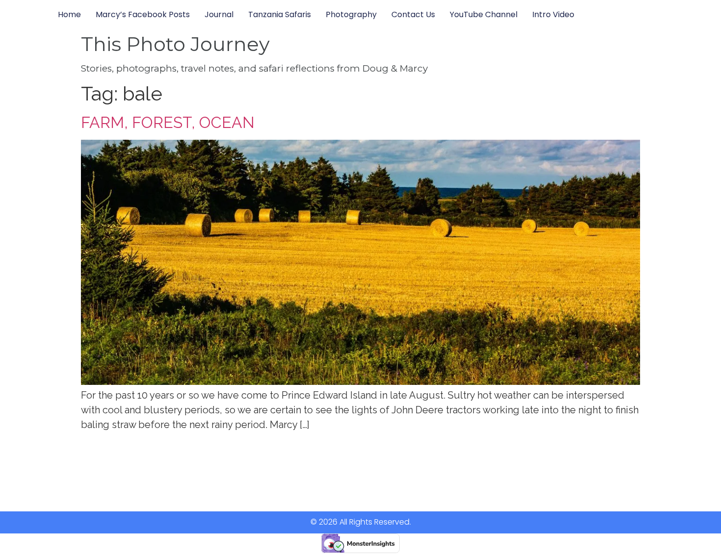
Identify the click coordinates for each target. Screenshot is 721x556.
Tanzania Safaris (279, 14)
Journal (219, 14)
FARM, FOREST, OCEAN (168, 122)
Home (69, 14)
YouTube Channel (483, 14)
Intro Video (553, 14)
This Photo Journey (175, 44)
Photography (351, 14)
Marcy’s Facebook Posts (143, 14)
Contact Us (413, 14)
